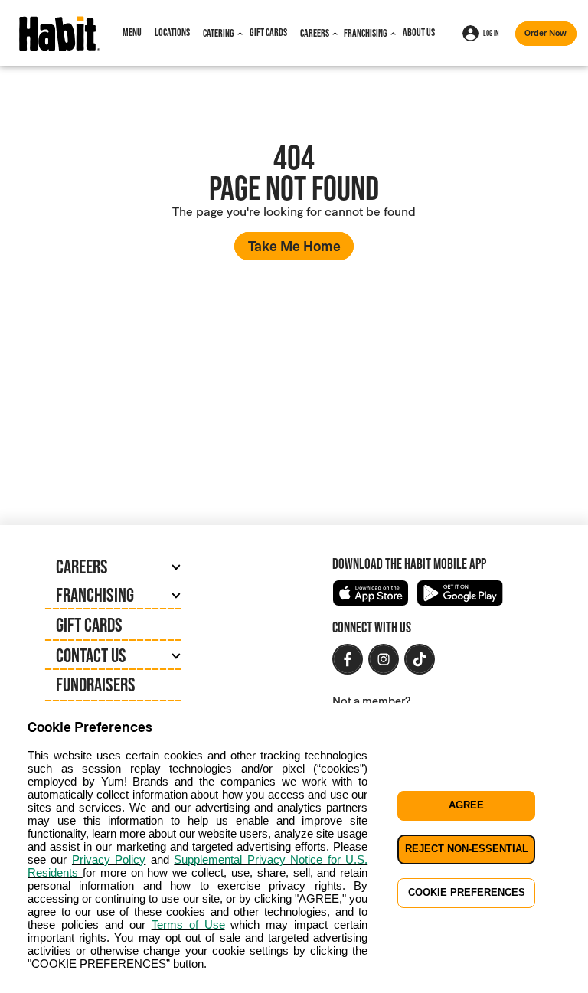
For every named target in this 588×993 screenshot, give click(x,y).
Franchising (365, 33)
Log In (491, 33)
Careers (314, 33)
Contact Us (91, 655)
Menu (132, 32)
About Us (419, 32)
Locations (172, 32)
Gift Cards (268, 32)
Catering (218, 33)
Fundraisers (96, 684)
